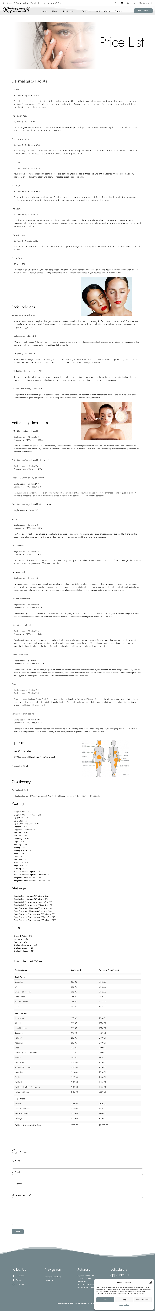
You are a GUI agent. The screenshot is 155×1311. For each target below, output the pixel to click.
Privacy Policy (124, 1305)
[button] (150, 1282)
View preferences (143, 1299)
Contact (119, 11)
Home (44, 11)
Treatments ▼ (70, 11)
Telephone (20, 1183)
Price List (86, 11)
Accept (105, 1299)
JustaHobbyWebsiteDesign (86, 1303)
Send (18, 1231)
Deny (124, 1299)
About (55, 11)
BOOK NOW (143, 11)
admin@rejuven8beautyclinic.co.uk (91, 1287)
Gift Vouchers (103, 11)
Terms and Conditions (53, 1276)
